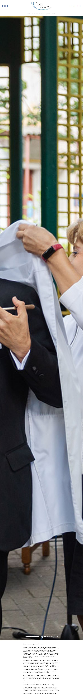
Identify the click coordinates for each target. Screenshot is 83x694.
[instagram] (5, 6)
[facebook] (3, 6)
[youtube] (7, 6)
